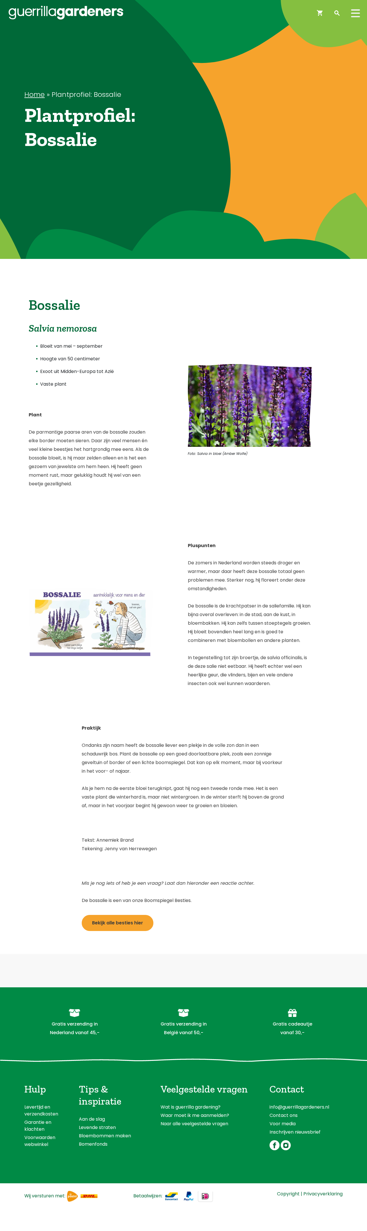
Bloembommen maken (105, 1135)
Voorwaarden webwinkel (39, 1141)
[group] (91, 365)
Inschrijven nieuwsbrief (295, 1132)
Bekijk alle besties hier (117, 923)
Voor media (283, 1123)
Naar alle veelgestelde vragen (194, 1123)
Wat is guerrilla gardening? (190, 1107)
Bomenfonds (93, 1144)
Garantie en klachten (37, 1125)
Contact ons (284, 1115)
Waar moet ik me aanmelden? (195, 1115)
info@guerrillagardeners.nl (299, 1107)
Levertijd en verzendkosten (41, 1110)
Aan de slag (92, 1119)
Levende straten (97, 1127)
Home (34, 94)
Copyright (288, 1193)
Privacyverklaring (323, 1193)
